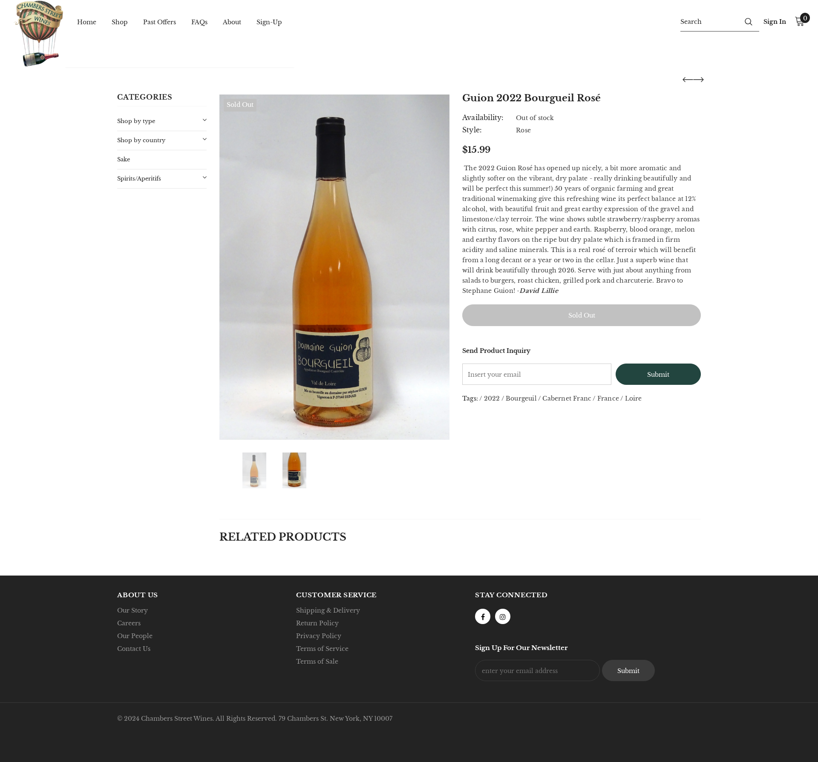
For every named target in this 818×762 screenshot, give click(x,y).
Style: (472, 130)
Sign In (774, 22)
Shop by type (136, 121)
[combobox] (709, 21)
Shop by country (141, 140)
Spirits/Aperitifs (139, 178)
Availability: (483, 117)
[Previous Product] (688, 79)
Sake (123, 159)
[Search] (748, 21)
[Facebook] (482, 616)
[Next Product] (698, 79)
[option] (334, 267)
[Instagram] (502, 616)
